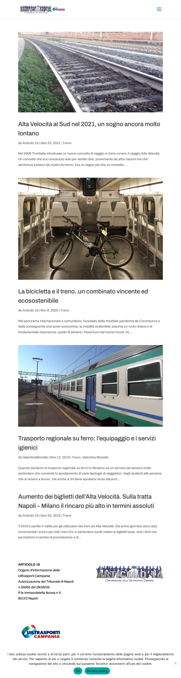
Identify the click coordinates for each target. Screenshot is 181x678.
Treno (67, 143)
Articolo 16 (30, 143)
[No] (175, 663)
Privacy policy (97, 671)
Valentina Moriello (95, 457)
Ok (78, 671)
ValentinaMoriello (35, 457)
